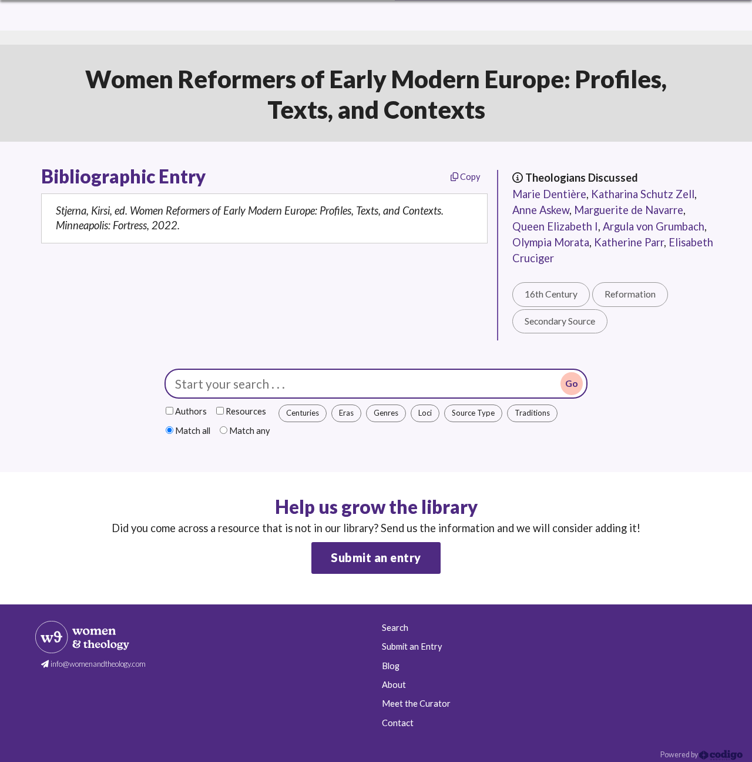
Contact (398, 723)
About (394, 685)
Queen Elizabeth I (555, 226)
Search (395, 628)
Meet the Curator (416, 703)
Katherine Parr (629, 242)
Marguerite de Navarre (628, 209)
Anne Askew (540, 209)
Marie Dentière (549, 194)
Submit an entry (376, 557)
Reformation (630, 294)
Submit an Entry (412, 646)
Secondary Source (560, 321)
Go (571, 383)
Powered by (679, 754)
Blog (391, 666)
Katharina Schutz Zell (642, 194)
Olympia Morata (550, 242)
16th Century (551, 294)
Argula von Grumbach (653, 226)
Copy (469, 177)
